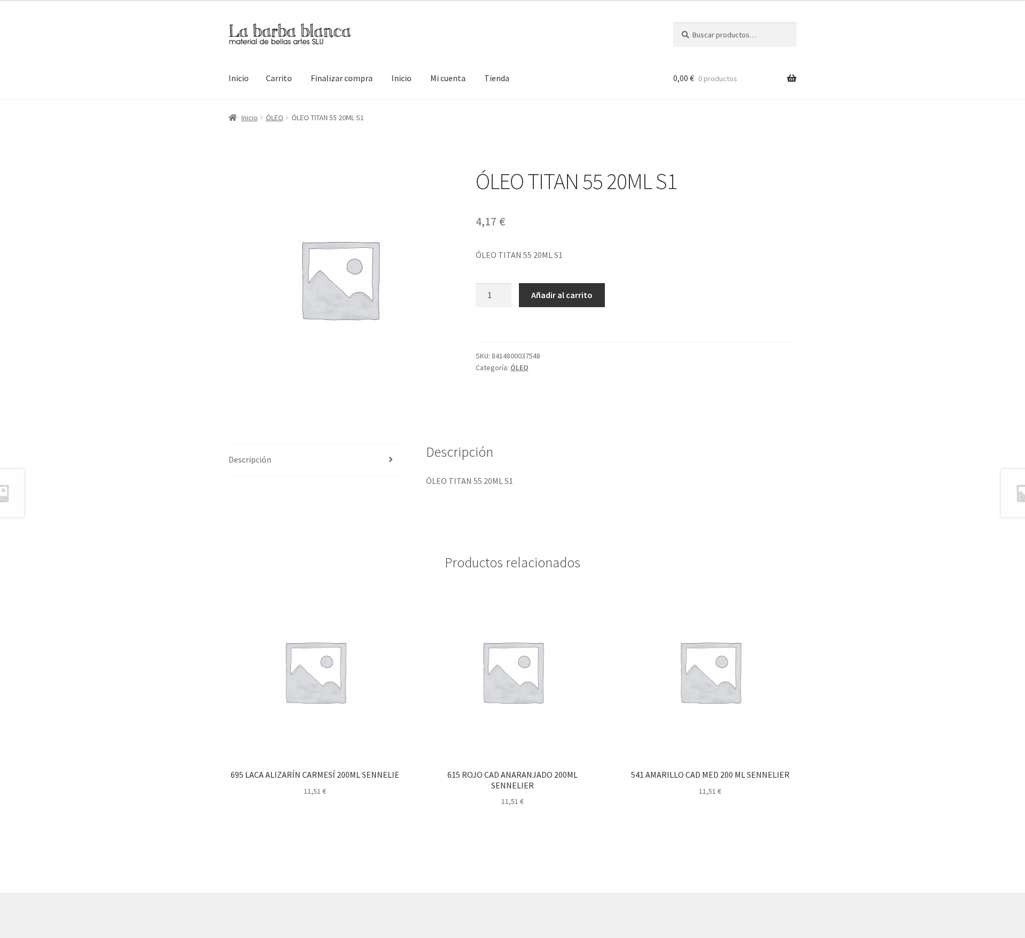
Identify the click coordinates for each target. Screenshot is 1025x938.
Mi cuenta (448, 78)
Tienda (496, 78)
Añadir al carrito (562, 295)
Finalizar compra (342, 78)
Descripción (249, 459)
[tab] (314, 460)
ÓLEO (274, 117)
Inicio (238, 78)
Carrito (279, 78)
